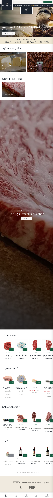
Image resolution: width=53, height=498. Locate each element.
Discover (26, 218)
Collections (36, 5)
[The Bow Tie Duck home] (7, 5)
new (4, 440)
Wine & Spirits (19, 5)
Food (15, 5)
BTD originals (9, 334)
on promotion (9, 368)
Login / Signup (49, 5)
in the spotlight (10, 406)
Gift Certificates (43, 5)
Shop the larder (8, 33)
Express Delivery (26, 5)
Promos (32, 5)
